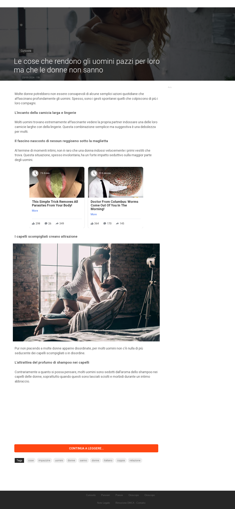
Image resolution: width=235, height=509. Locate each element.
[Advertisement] (86, 414)
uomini (59, 460)
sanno (83, 460)
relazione (135, 460)
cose (31, 460)
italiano (108, 460)
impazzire (44, 460)
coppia (121, 460)
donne (71, 460)
